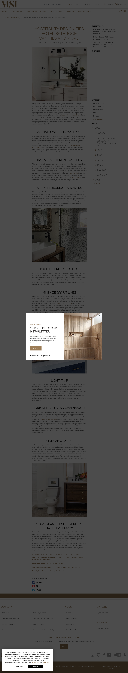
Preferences (19, 666)
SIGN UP (36, 348)
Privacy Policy (45, 662)
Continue (35, 666)
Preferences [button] (37, 658)
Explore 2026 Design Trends (40, 356)
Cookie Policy (35, 662)
